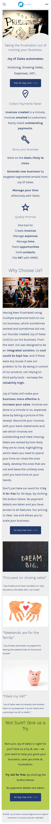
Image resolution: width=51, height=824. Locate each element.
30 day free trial (23, 530)
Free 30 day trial (23, 83)
